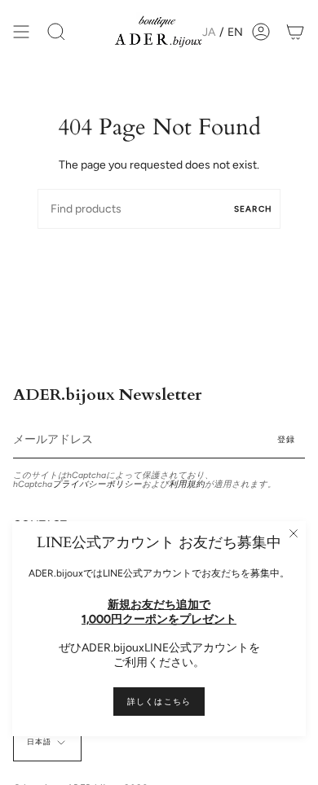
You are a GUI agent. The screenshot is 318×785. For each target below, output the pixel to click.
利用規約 (187, 484)
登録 (286, 439)
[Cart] (295, 32)
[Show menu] (21, 32)
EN (235, 32)
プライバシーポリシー (97, 484)
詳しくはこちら (159, 701)
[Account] (261, 32)
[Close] (293, 533)
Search (253, 209)
